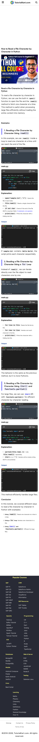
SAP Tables (22, 605)
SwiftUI (8, 679)
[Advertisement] (19, 26)
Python (26, 638)
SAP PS (8, 597)
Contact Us (19, 723)
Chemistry (16, 701)
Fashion (15, 709)
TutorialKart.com (22, 2)
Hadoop (9, 620)
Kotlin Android (10, 677)
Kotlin (26, 636)
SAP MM (9, 603)
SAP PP (8, 605)
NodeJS (26, 671)
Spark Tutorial (11, 633)
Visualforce (22, 595)
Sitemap (8, 723)
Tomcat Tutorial (11, 636)
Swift (25, 646)
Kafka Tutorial (11, 622)
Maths (15, 696)
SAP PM (8, 608)
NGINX (25, 669)
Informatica (22, 597)
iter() (27, 394)
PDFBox (9, 630)
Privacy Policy (30, 723)
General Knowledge (19, 712)
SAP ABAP (9, 600)
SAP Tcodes (23, 608)
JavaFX (8, 643)
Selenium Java (28, 679)
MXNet (8, 625)
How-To (15, 715)
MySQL (8, 661)
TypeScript (27, 649)
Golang (26, 628)
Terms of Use (19, 727)
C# (25, 620)
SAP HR (8, 592)
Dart (25, 625)
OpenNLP (9, 628)
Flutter (8, 674)
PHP (24, 658)
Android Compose (12, 671)
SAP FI (8, 587)
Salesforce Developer (26, 592)
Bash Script (9, 687)
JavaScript (27, 666)
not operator (28, 211)
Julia (25, 633)
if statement (20, 211)
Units (14, 704)
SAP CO (8, 589)
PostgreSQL (10, 663)
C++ (25, 622)
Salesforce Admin (25, 589)
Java (25, 630)
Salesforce (22, 587)
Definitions (16, 707)
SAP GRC (9, 611)
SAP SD (8, 595)
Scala (26, 644)
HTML (25, 661)
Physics (15, 699)
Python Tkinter (11, 646)
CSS (24, 663)
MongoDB (9, 658)
